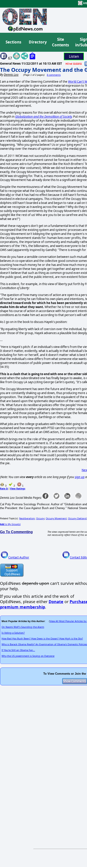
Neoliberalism (27, 518)
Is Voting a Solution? (13, 632)
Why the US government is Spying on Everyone (28, 655)
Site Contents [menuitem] (60, 42)
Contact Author (18, 557)
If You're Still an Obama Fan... (18, 650)
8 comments (54, 74)
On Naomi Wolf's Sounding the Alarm (23, 627)
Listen (74, 56)
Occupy (40, 518)
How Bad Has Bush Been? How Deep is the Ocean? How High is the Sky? (42, 638)
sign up (80, 477)
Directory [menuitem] (37, 42)
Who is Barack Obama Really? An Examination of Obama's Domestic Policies (44, 644)
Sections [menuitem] (13, 42)
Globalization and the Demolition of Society (43, 117)
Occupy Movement (56, 518)
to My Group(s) (10, 524)
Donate (56, 601)
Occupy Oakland (77, 518)
